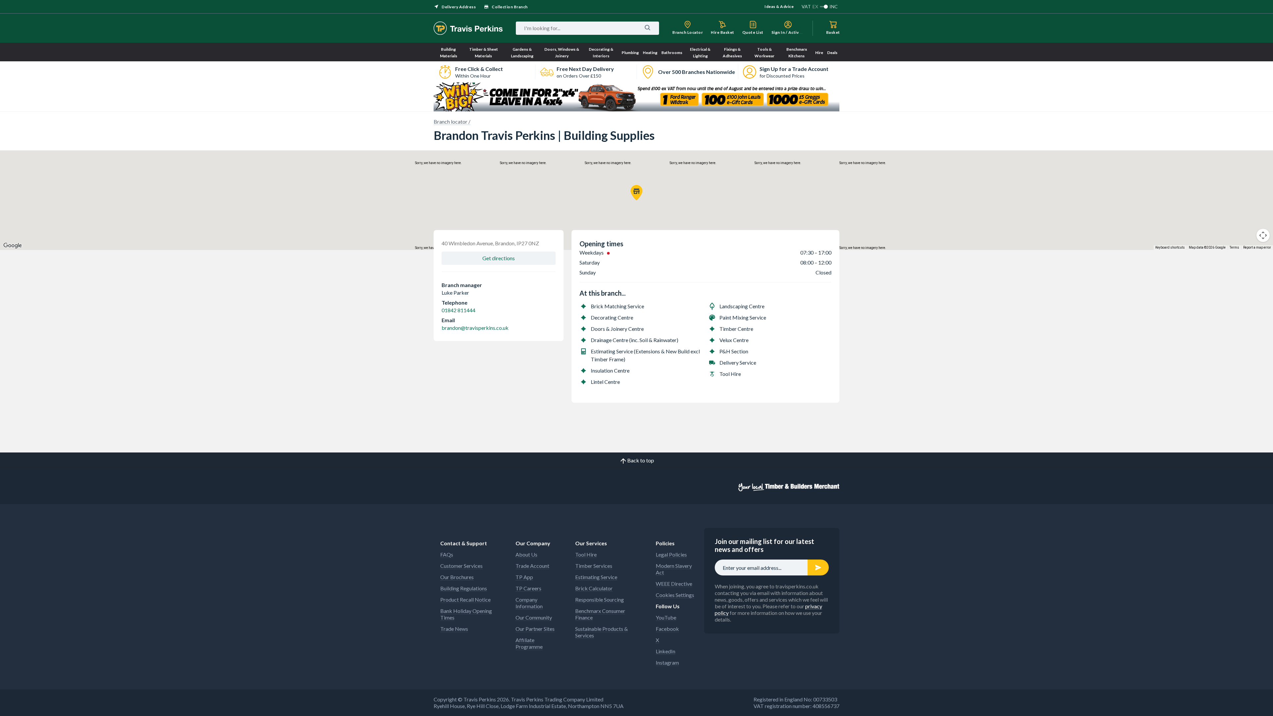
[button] (636, 192)
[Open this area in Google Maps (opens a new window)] (13, 245)
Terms (1234, 247)
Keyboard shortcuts (1170, 247)
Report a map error (1257, 247)
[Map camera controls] (1263, 235)
